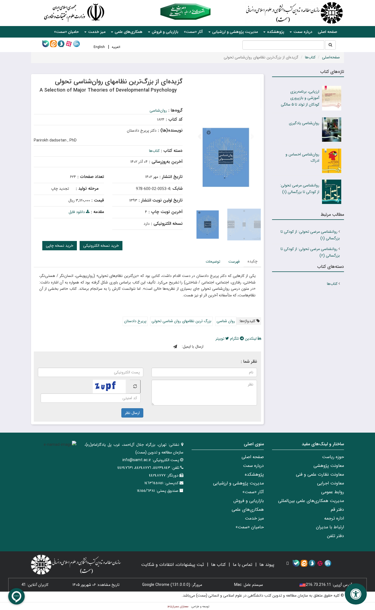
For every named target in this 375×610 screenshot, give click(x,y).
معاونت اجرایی (330, 483)
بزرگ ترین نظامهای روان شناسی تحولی (181, 321)
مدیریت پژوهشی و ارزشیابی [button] (234, 32)
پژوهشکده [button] (275, 32)
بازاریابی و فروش (248, 500)
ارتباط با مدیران (330, 527)
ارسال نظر (132, 413)
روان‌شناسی (158, 110)
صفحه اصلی (327, 32)
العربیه (116, 47)
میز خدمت (254, 518)
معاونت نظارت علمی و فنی (320, 474)
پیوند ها (266, 564)
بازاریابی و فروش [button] (164, 32)
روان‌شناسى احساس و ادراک (302, 157)
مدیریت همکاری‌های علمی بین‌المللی (311, 500)
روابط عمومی (332, 492)
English (99, 47)
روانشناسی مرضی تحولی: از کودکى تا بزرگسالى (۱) (299, 188)
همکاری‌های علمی (248, 509)
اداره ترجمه (334, 518)
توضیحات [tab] (213, 262)
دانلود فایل (77, 212)
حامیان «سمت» (66, 32)
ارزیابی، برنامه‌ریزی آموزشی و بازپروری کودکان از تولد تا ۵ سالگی (300, 98)
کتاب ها (218, 564)
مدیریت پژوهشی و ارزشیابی (238, 483)
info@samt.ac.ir (136, 460)
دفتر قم (337, 509)
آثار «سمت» (193, 32)
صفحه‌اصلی (331, 57)
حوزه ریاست (333, 456)
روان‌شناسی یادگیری (304, 123)
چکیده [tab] (253, 261)
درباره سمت (253, 465)
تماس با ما (242, 564)
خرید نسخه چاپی (59, 246)
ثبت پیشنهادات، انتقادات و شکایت (172, 564)
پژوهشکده (254, 474)
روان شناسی (226, 321)
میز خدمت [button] (96, 32)
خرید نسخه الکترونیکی (101, 246)
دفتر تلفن (335, 535)
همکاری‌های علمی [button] (128, 32)
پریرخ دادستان (135, 321)
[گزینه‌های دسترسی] (356, 594)
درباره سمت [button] (302, 32)
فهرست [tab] (234, 262)
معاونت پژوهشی (329, 465)
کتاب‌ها (310, 57)
